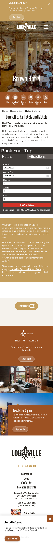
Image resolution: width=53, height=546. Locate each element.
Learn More (26, 358)
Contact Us (26, 474)
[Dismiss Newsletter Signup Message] (50, 519)
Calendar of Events (15, 103)
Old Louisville (40, 251)
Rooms (6, 180)
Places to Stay (23, 103)
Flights (31, 102)
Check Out (8, 172)
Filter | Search (24, 305)
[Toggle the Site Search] (6, 27)
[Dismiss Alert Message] (49, 4)
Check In (7, 164)
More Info (16, 17)
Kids (5, 195)
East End (22, 254)
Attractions (37, 157)
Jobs (26, 478)
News (45, 102)
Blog (8, 102)
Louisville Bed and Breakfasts (25, 269)
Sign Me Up (20, 429)
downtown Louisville (13, 251)
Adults (6, 188)
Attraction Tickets (38, 103)
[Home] (26, 26)
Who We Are (26, 483)
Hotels (7, 157)
